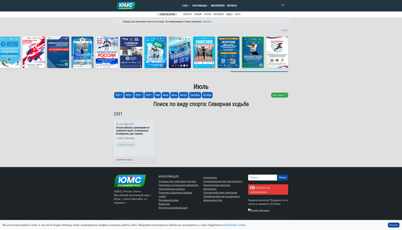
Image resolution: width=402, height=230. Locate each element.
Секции (197, 14)
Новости (187, 14)
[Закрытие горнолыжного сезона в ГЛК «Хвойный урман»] (155, 52)
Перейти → (208, 21)
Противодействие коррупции (220, 192)
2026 (148, 95)
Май (158, 95)
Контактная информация (173, 207)
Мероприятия (218, 5)
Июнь (165, 95)
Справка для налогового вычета (177, 181)
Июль (174, 95)
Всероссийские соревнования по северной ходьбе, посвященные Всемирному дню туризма (132, 130)
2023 (117, 95)
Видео (229, 14)
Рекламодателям (168, 200)
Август (183, 95)
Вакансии (164, 204)
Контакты (232, 5)
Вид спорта (279, 95)
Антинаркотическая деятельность (222, 181)
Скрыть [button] (285, 30)
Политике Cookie (235, 225)
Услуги (207, 14)
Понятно (393, 225)
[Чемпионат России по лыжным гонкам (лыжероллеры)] (253, 52)
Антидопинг (210, 177)
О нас (185, 5)
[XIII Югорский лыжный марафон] (131, 52)
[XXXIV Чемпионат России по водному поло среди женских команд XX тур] (82, 52)
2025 (138, 95)
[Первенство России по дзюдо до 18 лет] (34, 52)
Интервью (219, 14)
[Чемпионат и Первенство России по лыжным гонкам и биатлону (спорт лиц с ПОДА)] (107, 52)
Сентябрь (195, 95)
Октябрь (207, 95)
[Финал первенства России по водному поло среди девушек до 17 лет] (180, 52)
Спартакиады (199, 5)
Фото (237, 14)
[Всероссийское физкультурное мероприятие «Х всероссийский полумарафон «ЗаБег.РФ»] (204, 52)
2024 (127, 95)
